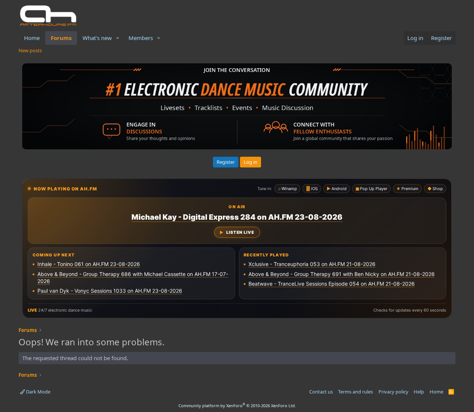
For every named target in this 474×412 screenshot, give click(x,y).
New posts (30, 50)
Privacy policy (393, 391)
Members (140, 37)
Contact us (321, 391)
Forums (61, 37)
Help (419, 391)
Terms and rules (355, 391)
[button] (118, 38)
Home (32, 37)
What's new (97, 37)
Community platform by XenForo (237, 405)
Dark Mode (37, 391)
